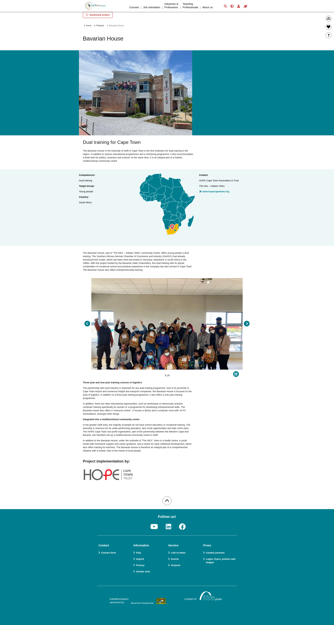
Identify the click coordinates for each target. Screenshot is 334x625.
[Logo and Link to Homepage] (101, 6)
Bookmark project (100, 15)
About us (207, 7)
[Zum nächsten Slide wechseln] (247, 323)
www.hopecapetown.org (215, 191)
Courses (134, 7)
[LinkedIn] (168, 527)
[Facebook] (182, 526)
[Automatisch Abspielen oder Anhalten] (236, 374)
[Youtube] (154, 527)
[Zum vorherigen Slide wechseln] (87, 323)
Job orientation (151, 7)
